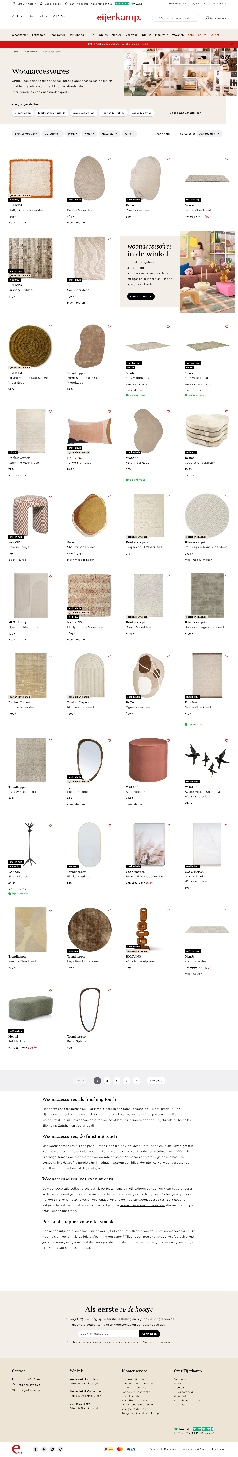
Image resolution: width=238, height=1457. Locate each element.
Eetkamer (38, 35)
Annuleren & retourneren (138, 1383)
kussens (101, 1146)
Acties (202, 35)
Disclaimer (170, 1449)
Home (15, 52)
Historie (179, 1383)
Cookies (179, 1404)
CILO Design (61, 16)
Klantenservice (177, 3)
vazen (177, 1146)
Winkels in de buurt (187, 1400)
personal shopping (157, 1236)
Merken (117, 35)
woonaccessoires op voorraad (142, 1205)
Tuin (91, 35)
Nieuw (146, 35)
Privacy (154, 1449)
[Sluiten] (232, 44)
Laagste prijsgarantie (136, 1392)
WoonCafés (181, 1396)
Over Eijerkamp (188, 1371)
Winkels (17, 16)
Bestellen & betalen (135, 1400)
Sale (191, 35)
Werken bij (181, 1387)
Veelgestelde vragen (136, 1409)
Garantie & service (134, 1387)
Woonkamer (20, 35)
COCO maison (183, 1151)
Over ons (180, 1379)
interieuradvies (23, 92)
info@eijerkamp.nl (31, 1390)
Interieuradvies (38, 16)
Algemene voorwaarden (157, 1342)
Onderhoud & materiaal (137, 1404)
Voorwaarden (190, 1449)
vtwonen (178, 35)
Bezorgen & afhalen (135, 1379)
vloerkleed (133, 1146)
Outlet (215, 35)
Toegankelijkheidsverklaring (140, 1413)
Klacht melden (131, 1396)
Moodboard (219, 3)
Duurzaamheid (183, 1392)
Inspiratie (161, 35)
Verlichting (76, 35)
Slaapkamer (57, 35)
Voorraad (132, 35)
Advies (103, 35)
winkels (71, 86)
